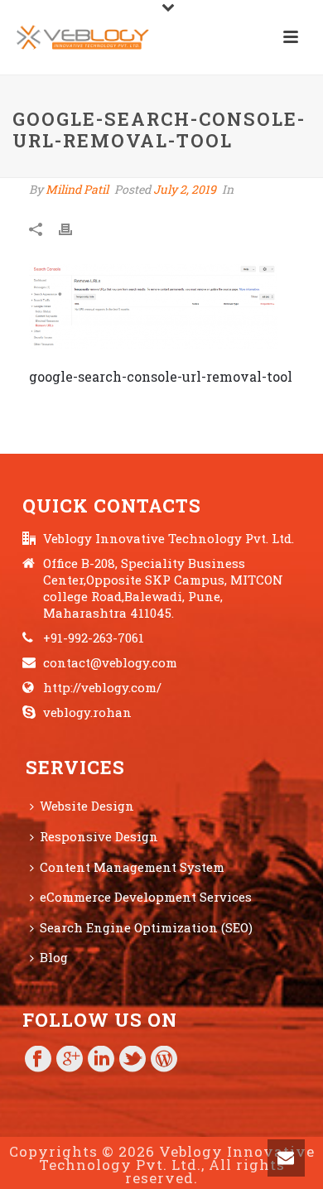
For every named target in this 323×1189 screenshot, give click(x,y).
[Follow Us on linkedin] (101, 1060)
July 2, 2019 (184, 189)
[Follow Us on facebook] (38, 1060)
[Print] (74, 228)
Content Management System (132, 867)
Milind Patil (77, 189)
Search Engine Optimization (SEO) (146, 927)
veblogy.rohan (87, 712)
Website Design (87, 805)
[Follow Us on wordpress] (164, 1060)
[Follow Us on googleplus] (69, 1060)
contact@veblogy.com (110, 662)
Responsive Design (99, 836)
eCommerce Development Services (146, 896)
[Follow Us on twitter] (132, 1060)
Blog (54, 957)
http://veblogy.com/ (102, 687)
